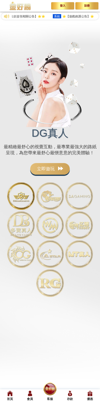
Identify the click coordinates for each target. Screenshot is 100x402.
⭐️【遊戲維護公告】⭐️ (70, 16)
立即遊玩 (46, 168)
